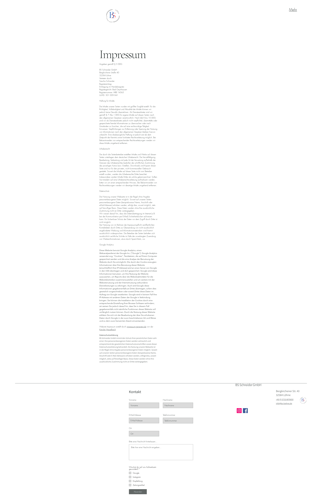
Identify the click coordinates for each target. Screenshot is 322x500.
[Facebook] (245, 410)
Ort (130, 428)
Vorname (132, 400)
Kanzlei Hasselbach (107, 329)
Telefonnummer (169, 415)
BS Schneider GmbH (248, 384)
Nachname (167, 400)
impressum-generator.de (136, 326)
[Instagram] (239, 410)
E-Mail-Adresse (135, 415)
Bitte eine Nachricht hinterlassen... (143, 441)
